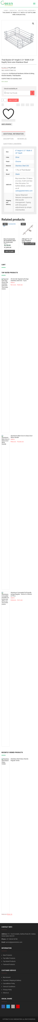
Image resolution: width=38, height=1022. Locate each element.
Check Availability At (10, 88)
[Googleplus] (27, 104)
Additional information (13, 134)
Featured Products (9, 964)
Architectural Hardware (16, 73)
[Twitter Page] (8, 1006)
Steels (17, 174)
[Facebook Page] (3, 1006)
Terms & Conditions (9, 986)
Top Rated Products (9, 961)
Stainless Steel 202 (22, 166)
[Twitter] (23, 104)
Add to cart (13, 100)
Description (8, 139)
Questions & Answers (12, 144)
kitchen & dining (29, 73)
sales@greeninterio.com (24, 191)
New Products (7, 955)
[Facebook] (18, 104)
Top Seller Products (9, 958)
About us (6, 993)
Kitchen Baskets (7, 75)
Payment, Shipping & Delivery (12, 980)
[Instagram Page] (13, 1006)
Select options (29, 244)
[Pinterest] (32, 104)
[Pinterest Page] (18, 1006)
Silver (17, 157)
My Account (7, 977)
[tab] (13, 133)
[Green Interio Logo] (7, 3)
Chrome (18, 161)
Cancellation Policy (9, 983)
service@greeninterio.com (14, 942)
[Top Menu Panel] (31, 4)
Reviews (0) (22, 139)
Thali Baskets (16, 75)
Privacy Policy (7, 989)
